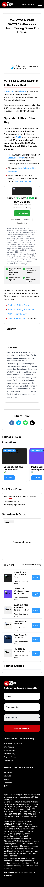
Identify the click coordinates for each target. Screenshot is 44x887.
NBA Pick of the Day (17, 314)
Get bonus (22, 213)
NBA (10, 497)
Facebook (8, 783)
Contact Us (8, 761)
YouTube (7, 776)
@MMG (22, 91)
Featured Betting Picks (18, 305)
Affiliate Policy (9, 754)
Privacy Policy (9, 750)
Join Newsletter (22, 728)
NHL (20, 497)
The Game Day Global (13, 743)
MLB (15, 497)
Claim (9, 477)
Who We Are (9, 747)
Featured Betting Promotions (21, 309)
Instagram (8, 772)
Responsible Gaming (23, 208)
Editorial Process (10, 757)
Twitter (6, 779)
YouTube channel (23, 181)
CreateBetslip (28, 4)
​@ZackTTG (9, 91)
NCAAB (33, 497)
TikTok (7, 786)
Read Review (22, 223)
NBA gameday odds (17, 318)
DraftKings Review (16, 158)
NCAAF (26, 497)
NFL (5, 497)
